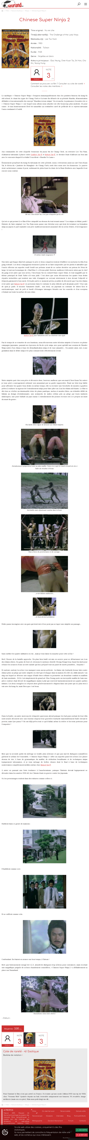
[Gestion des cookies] (5, 1132)
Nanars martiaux (17, 11)
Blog (68, 1116)
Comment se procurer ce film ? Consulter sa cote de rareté (57, 84)
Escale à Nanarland (55, 1121)
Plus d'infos (66, 1137)
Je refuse (82, 1135)
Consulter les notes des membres (46, 86)
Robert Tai (49, 154)
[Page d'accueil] (2, 10)
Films (7, 11)
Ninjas (27, 11)
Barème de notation (12, 1055)
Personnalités (65, 1111)
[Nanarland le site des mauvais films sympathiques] (12, 4)
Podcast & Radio (80, 1116)
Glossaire (49, 1116)
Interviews (59, 1116)
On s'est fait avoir (48, 1111)
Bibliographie (37, 1121)
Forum (70, 1121)
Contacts (82, 1121)
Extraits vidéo (81, 1111)
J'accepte (82, 1130)
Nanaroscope (37, 1116)
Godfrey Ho (35, 154)
